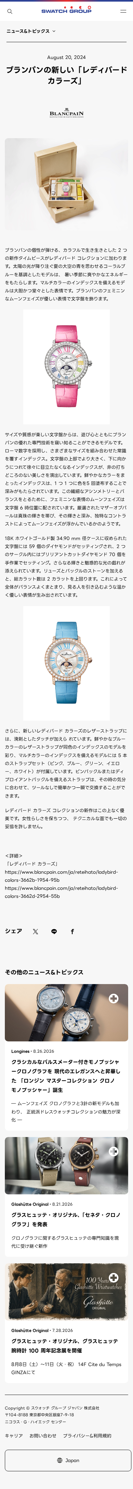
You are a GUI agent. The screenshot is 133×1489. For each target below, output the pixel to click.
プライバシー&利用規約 (87, 1435)
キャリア (14, 1435)
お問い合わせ (42, 1435)
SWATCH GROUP (66, 11)
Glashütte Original (29, 1204)
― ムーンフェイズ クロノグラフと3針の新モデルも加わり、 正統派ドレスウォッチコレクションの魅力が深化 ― (65, 1111)
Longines (20, 1051)
